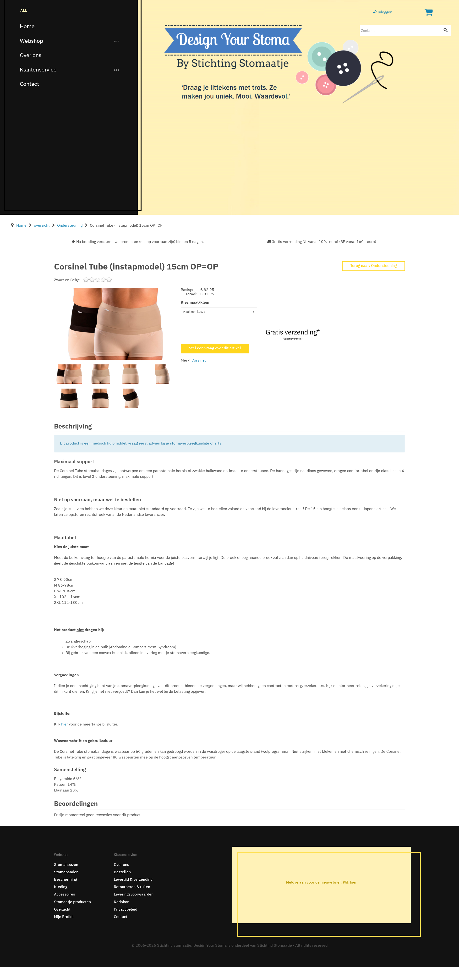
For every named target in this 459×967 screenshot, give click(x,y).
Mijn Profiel (64, 917)
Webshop (31, 41)
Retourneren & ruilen (132, 887)
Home (27, 26)
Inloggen (384, 12)
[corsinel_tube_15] (115, 324)
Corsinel (198, 361)
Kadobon (121, 902)
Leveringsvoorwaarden (133, 894)
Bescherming (65, 880)
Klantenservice (38, 70)
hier (65, 724)
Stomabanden (66, 872)
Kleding (60, 887)
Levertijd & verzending (133, 880)
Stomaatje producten (72, 902)
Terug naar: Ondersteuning (373, 266)
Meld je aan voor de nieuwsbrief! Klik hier (321, 883)
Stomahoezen (66, 865)
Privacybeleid (125, 910)
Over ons (30, 55)
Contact (29, 84)
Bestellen (122, 872)
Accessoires (64, 894)
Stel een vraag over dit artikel (215, 348)
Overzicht (62, 910)
